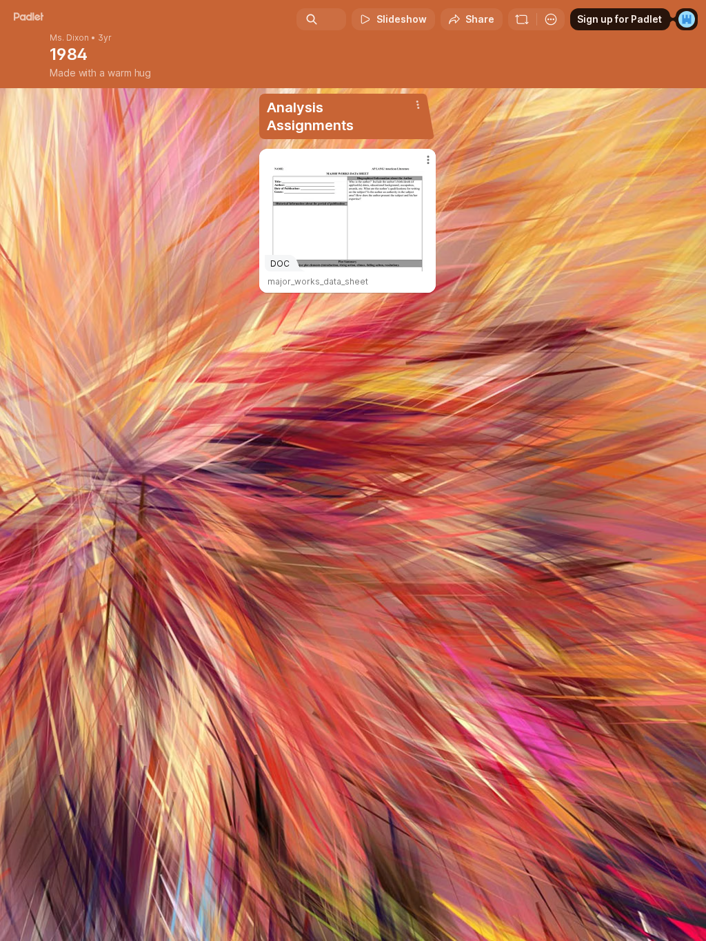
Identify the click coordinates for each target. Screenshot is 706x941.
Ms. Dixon (69, 38)
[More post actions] (419, 165)
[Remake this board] (522, 19)
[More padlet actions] (551, 19)
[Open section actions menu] (417, 104)
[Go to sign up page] (687, 19)
